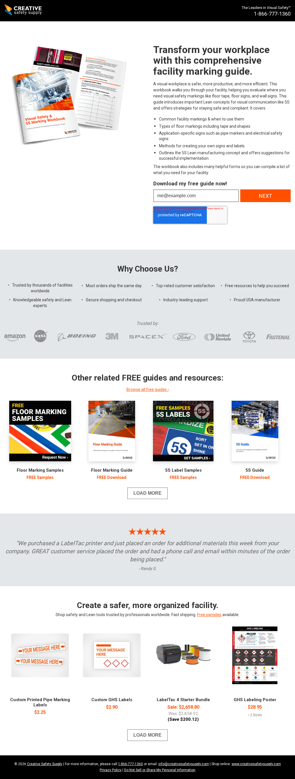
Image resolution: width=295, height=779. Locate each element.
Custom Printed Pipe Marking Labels (40, 702)
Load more (147, 493)
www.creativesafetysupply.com (256, 764)
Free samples (209, 614)
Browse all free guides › (147, 389)
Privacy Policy (111, 770)
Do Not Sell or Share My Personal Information (159, 770)
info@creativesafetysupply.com (183, 764)
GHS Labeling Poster (255, 699)
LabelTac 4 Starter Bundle (183, 699)
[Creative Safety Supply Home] (23, 10)
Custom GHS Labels (111, 699)
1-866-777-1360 (130, 764)
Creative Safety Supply (44, 764)
